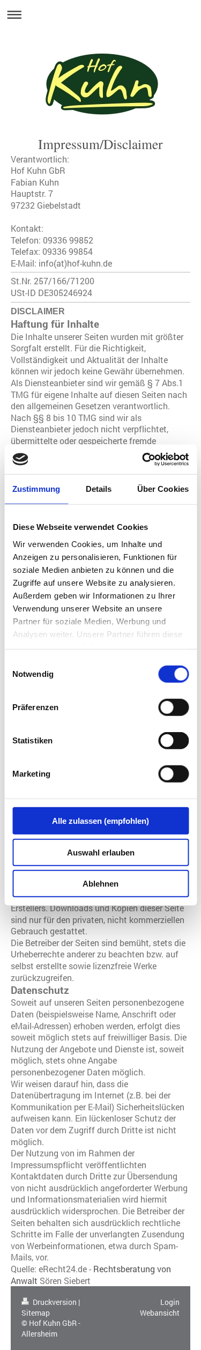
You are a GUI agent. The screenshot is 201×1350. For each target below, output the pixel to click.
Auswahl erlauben (101, 852)
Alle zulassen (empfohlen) (100, 820)
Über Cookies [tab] (163, 488)
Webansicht (160, 1313)
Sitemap (35, 1313)
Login (170, 1302)
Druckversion (54, 1302)
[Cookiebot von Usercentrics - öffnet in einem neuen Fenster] (143, 459)
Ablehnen (100, 883)
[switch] (173, 707)
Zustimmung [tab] (36, 488)
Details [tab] (99, 488)
